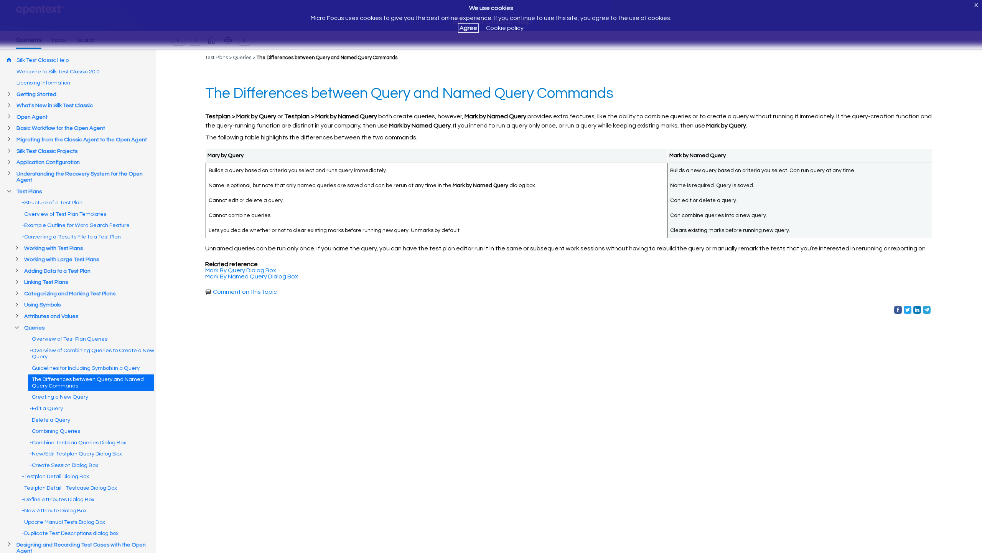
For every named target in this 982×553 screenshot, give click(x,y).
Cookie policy (505, 28)
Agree (468, 28)
